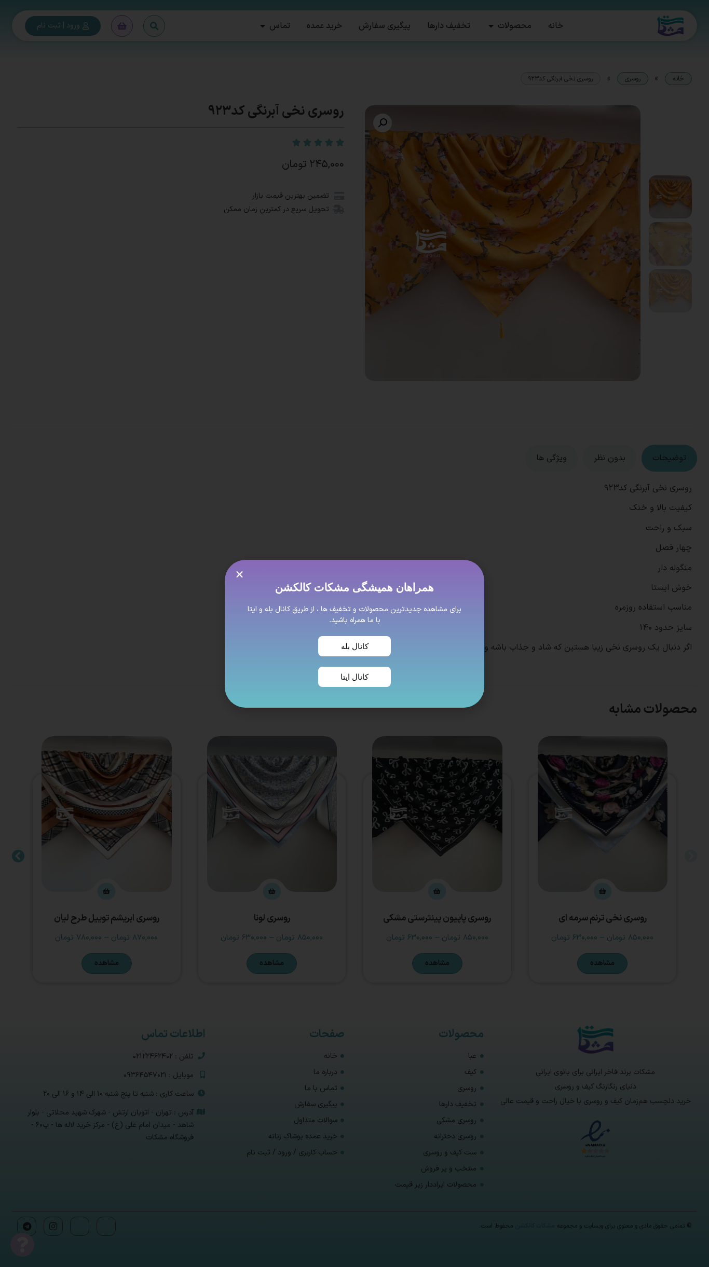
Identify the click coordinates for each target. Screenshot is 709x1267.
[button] (239, 574)
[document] (354, 633)
